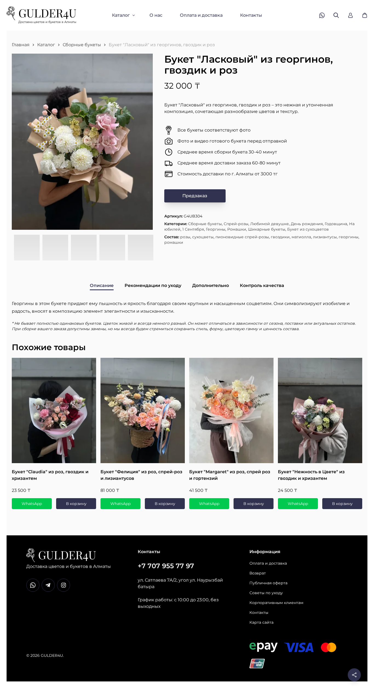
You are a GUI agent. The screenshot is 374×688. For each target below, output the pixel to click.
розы (185, 236)
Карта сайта (261, 622)
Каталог (121, 15)
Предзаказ (194, 195)
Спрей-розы (236, 223)
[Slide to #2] (55, 248)
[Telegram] (48, 585)
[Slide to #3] (84, 248)
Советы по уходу (266, 592)
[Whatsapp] (32, 585)
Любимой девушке (269, 223)
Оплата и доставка (201, 15)
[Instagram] (63, 585)
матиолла (301, 236)
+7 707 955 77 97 (166, 566)
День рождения (307, 223)
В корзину (76, 503)
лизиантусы (325, 236)
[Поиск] (336, 15)
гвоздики (280, 236)
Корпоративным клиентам (276, 602)
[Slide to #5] (141, 248)
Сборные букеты (82, 44)
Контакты (251, 15)
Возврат (257, 573)
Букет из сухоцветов (308, 229)
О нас (155, 15)
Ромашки (236, 229)
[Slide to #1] (27, 248)
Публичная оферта (268, 582)
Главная (21, 44)
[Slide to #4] (112, 248)
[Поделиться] (354, 674)
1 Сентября (193, 229)
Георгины (215, 229)
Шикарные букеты (266, 229)
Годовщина (336, 223)
